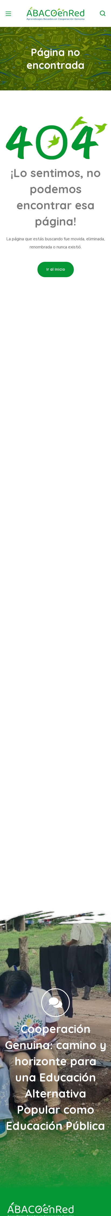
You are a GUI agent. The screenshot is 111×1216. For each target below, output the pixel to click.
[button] (102, 13)
